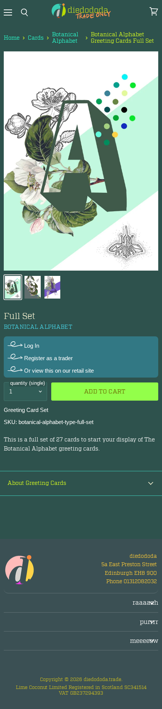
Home (12, 38)
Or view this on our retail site (58, 370)
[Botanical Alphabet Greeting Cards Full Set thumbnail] (12, 287)
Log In (31, 345)
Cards (36, 38)
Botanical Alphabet (65, 38)
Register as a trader (48, 358)
